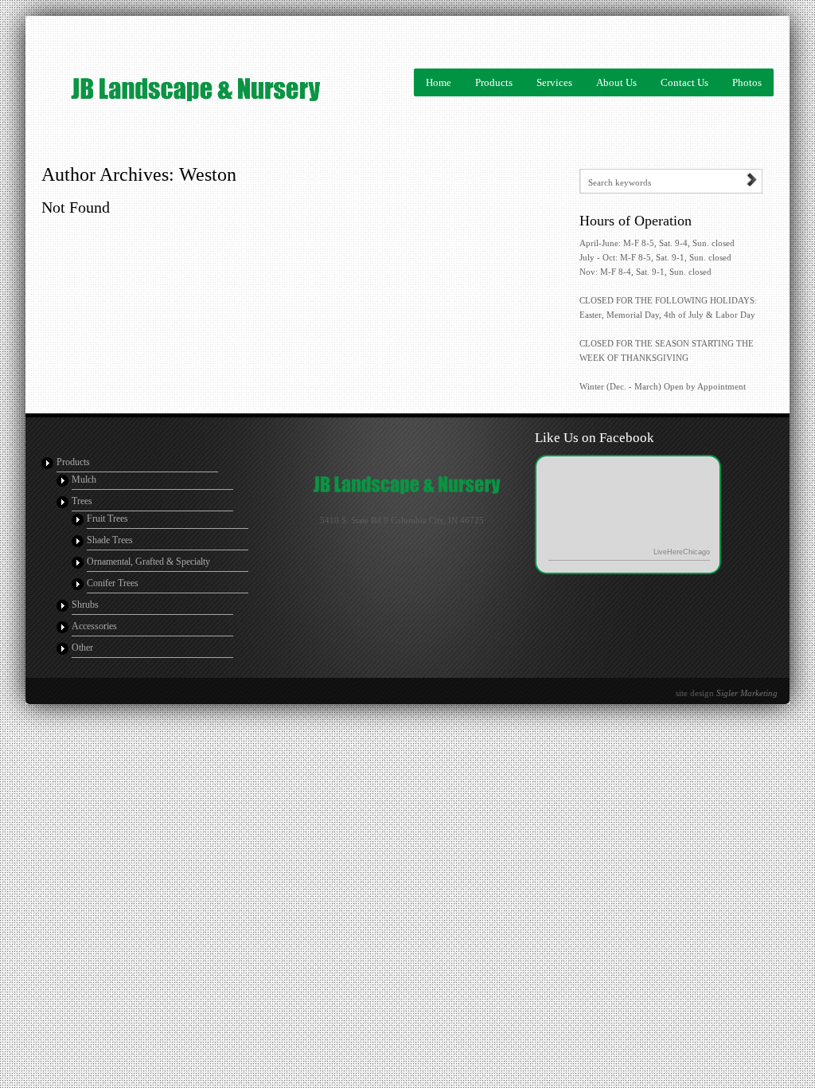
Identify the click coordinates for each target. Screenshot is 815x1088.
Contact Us (684, 82)
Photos (747, 82)
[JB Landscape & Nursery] (128, 88)
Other (82, 647)
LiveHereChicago (681, 552)
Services (554, 82)
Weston (207, 174)
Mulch (84, 479)
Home (438, 82)
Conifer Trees (112, 583)
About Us (616, 82)
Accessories (94, 626)
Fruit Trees (107, 518)
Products (494, 82)
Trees (82, 501)
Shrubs (85, 604)
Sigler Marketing (747, 693)
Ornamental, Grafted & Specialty (148, 561)
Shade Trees (110, 540)
